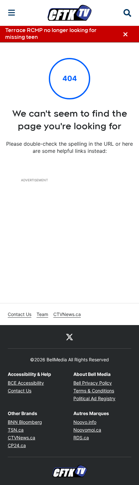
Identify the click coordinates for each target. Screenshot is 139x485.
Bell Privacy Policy (92, 383)
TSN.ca (16, 430)
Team (42, 314)
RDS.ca (81, 437)
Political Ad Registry (94, 398)
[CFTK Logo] (69, 12)
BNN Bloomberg (25, 422)
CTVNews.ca (67, 314)
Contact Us (19, 314)
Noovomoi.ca (87, 430)
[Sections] (11, 13)
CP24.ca (17, 445)
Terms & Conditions (93, 390)
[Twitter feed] (69, 337)
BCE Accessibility (26, 383)
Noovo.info (84, 422)
